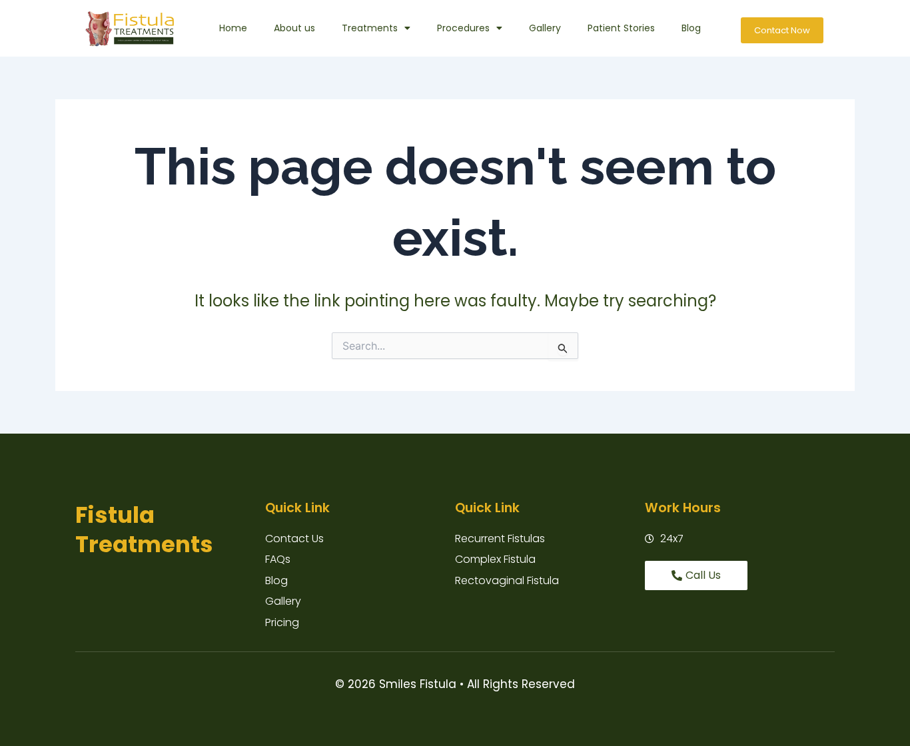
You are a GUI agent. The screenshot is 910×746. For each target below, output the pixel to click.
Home (233, 28)
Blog (691, 28)
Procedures (463, 28)
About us (294, 28)
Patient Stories (621, 28)
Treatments (370, 28)
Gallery (545, 28)
